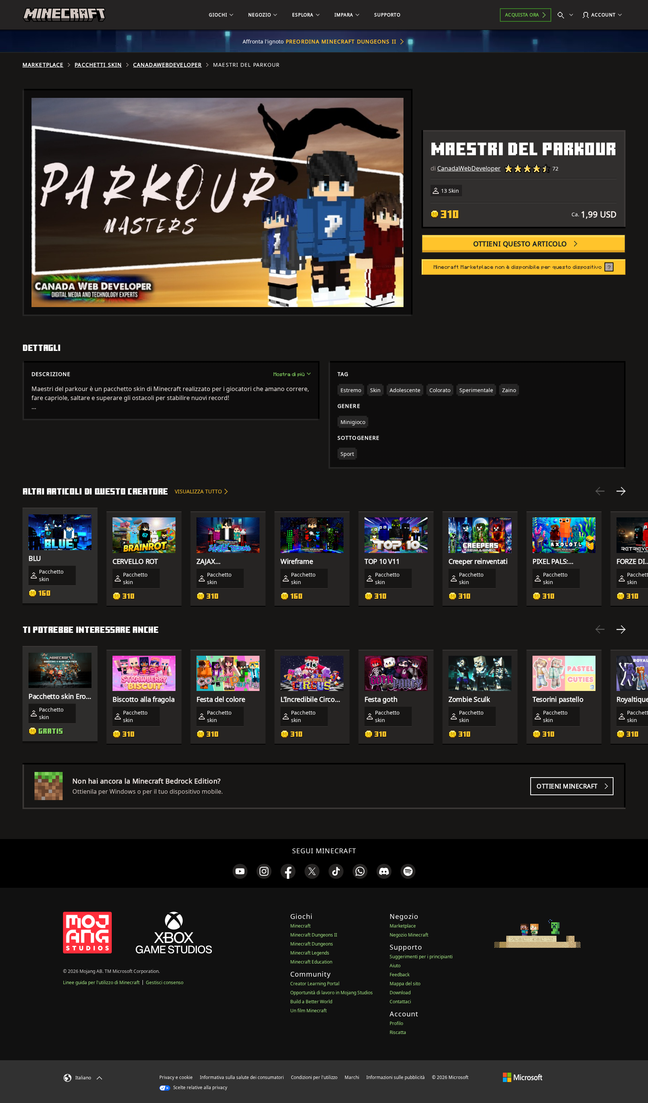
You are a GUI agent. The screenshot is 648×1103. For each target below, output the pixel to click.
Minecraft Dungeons (311, 944)
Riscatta (398, 1032)
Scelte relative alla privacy (199, 1087)
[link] (240, 871)
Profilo (396, 1023)
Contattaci (400, 1001)
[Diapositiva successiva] (621, 491)
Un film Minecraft (308, 1010)
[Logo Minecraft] (64, 15)
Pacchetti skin (98, 64)
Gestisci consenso (164, 982)
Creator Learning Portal (314, 983)
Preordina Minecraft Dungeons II (341, 41)
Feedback (400, 974)
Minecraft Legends (309, 953)
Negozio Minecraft (409, 935)
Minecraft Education (311, 962)
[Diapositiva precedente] (600, 491)
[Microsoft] (522, 1077)
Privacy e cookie (176, 1077)
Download (400, 992)
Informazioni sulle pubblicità (395, 1077)
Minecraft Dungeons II (313, 935)
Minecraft (300, 926)
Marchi (352, 1077)
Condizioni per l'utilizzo (314, 1077)
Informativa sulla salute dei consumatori (242, 1077)
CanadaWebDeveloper (167, 64)
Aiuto (395, 965)
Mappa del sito (405, 983)
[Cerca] (567, 15)
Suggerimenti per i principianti (421, 956)
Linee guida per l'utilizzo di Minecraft (101, 982)
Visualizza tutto (198, 491)
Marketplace (42, 64)
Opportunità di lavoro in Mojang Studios (331, 992)
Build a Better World (311, 1001)
